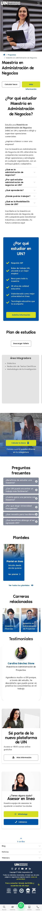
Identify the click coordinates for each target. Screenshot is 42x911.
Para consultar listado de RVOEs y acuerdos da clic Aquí (19, 884)
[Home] (4, 55)
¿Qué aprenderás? (14, 190)
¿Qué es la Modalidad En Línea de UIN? (17, 203)
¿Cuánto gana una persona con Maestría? (20, 498)
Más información (31, 85)
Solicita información (21, 315)
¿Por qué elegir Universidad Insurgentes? (19, 507)
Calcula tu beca (18, 443)
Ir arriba (21, 841)
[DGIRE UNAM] (28, 890)
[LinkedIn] (30, 869)
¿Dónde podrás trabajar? (17, 196)
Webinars (6, 858)
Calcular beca (11, 84)
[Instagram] (12, 869)
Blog (3, 846)
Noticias (5, 852)
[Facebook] (19, 869)
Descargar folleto (21, 343)
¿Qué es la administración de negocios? (14, 172)
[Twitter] (26, 869)
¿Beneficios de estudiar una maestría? (19, 481)
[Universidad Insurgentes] (21, 864)
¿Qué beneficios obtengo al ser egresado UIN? (20, 521)
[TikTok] (16, 869)
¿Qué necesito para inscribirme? (21, 514)
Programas (12, 55)
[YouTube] (22, 869)
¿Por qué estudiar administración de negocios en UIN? (14, 182)
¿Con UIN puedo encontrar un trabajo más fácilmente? (19, 489)
